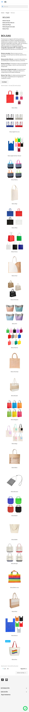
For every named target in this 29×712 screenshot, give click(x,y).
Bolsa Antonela (14, 299)
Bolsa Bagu (14, 443)
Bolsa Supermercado (9, 27)
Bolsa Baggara (14, 419)
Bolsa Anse (14, 275)
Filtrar (4, 82)
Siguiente (24, 669)
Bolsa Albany (14, 179)
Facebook (2, 680)
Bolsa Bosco (14, 635)
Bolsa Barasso (14, 491)
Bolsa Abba (14, 108)
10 (8, 668)
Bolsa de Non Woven (8, 22)
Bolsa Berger (14, 563)
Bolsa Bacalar (14, 395)
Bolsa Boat (14, 611)
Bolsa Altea (14, 227)
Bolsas (6, 17)
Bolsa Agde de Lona (14, 131)
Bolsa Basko (15, 515)
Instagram (6, 680)
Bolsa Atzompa (14, 371)
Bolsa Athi (14, 323)
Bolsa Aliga (14, 203)
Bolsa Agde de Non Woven (14, 155)
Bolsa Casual (6, 20)
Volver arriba (21, 673)
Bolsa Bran (14, 659)
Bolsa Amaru (14, 251)
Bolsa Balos (14, 467)
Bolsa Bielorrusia (14, 587)
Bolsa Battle (14, 539)
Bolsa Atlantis (14, 347)
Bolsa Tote (6, 29)
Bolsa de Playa (7, 25)
